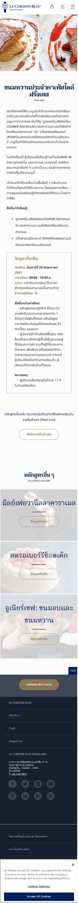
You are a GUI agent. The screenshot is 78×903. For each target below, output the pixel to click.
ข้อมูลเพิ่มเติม (39, 521)
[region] (39, 881)
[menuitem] (52, 7)
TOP (73, 670)
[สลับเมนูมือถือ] (73, 7)
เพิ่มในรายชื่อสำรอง (39, 434)
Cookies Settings (39, 886)
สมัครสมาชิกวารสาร (39, 684)
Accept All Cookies (39, 897)
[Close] (73, 864)
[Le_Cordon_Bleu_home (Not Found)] (22, 7)
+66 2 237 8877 (19, 773)
